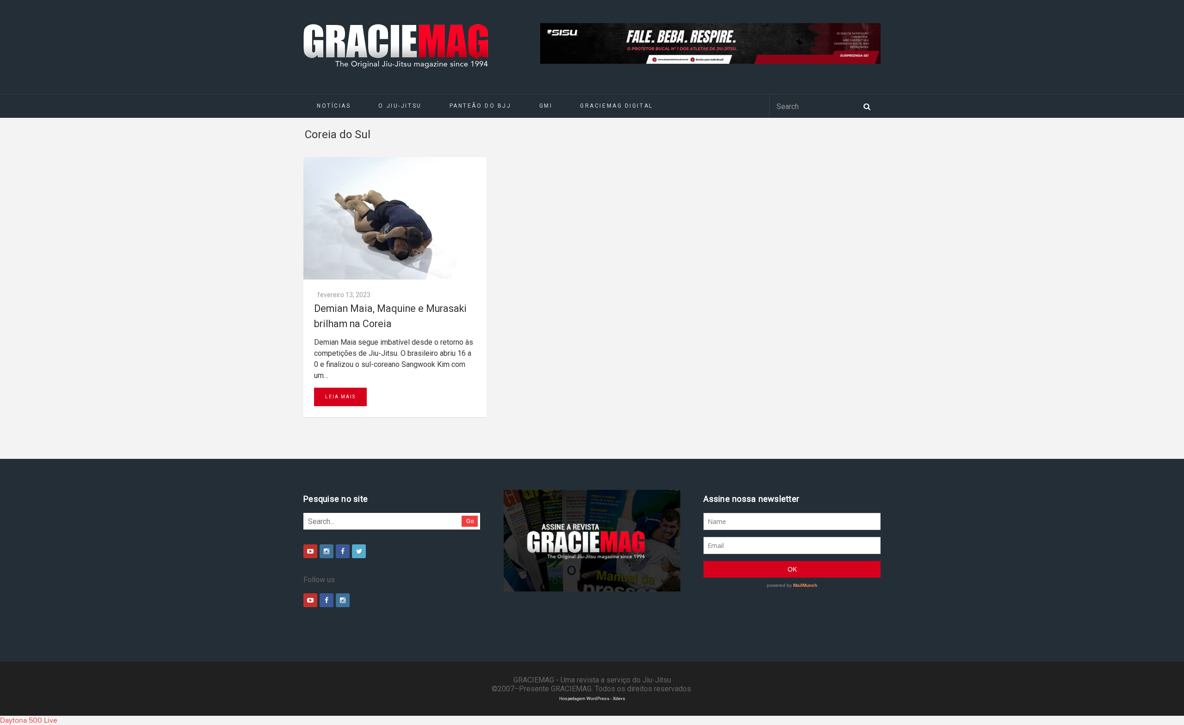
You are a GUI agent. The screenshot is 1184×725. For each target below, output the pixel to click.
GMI (546, 106)
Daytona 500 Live (28, 720)
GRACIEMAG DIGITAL (616, 106)
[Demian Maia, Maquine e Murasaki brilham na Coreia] (395, 218)
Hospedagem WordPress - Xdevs (592, 698)
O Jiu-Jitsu (399, 106)
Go (470, 521)
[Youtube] (310, 551)
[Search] (867, 105)
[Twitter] (359, 551)
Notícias (334, 106)
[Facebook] (343, 551)
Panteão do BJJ (481, 106)
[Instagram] (326, 551)
